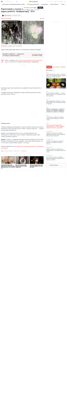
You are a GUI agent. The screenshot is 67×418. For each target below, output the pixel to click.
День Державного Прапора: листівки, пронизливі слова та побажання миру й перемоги (56, 102)
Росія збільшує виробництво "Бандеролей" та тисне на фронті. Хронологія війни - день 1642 (55, 126)
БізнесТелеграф (54, 4)
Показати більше (53, 165)
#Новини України (8, 150)
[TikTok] (61, 2)
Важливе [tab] (63, 67)
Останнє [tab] (49, 67)
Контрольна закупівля (33, 4)
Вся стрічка (49, 70)
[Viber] (51, 1)
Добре (40, 7)
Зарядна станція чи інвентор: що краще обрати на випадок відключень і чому (55, 150)
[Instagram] (59, 2)
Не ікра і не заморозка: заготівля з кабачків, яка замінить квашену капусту (55, 142)
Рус (65, 1)
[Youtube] (56, 2)
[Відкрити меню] (2, 1)
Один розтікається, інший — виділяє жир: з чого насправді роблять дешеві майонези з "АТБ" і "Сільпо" (56, 76)
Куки (35, 7)
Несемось (21, 133)
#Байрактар (24, 150)
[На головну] (33, 1)
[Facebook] (49, 2)
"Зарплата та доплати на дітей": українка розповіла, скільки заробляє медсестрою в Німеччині (55, 134)
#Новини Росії (16, 150)
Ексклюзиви (44, 4)
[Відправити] (16, 2)
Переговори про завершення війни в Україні (13, 4)
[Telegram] (54, 2)
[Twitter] (58, 1)
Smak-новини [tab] (56, 67)
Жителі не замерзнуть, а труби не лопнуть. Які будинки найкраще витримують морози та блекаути (55, 110)
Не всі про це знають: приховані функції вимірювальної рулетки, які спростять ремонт (55, 158)
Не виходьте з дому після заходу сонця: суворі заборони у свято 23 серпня (55, 118)
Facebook (3, 89)
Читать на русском (6, 18)
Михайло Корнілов (7, 15)
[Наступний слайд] (65, 4)
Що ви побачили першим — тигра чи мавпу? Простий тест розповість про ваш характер (55, 94)
